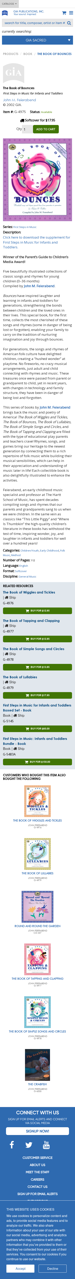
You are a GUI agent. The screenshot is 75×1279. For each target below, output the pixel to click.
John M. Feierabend (19, 100)
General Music (27, 576)
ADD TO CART (45, 129)
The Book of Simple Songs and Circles (33, 649)
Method (16, 555)
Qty (19, 128)
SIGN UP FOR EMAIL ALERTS (37, 1194)
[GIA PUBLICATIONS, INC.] (4, 12)
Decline (52, 1268)
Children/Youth (30, 550)
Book (27, 54)
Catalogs (8, 3)
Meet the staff (37, 1172)
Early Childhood (49, 550)
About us (37, 1165)
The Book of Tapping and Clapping (31, 621)
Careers (37, 1179)
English (23, 566)
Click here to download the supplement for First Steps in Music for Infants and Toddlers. (36, 242)
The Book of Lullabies (20, 677)
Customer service (37, 1158)
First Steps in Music (24, 227)
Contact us (37, 1187)
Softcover (21, 571)
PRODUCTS (10, 54)
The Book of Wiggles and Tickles (29, 592)
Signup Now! (37, 1131)
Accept (20, 1268)
